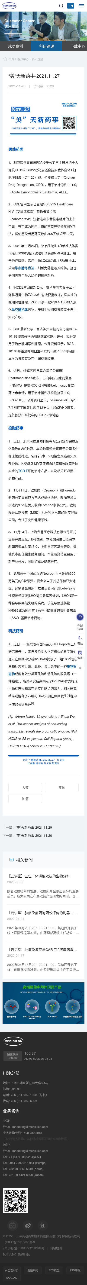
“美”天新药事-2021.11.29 (34, 827)
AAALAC (11, 1277)
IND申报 (75, 1270)
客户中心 (23, 59)
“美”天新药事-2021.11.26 (34, 835)
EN (70, 5)
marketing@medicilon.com (30, 1126)
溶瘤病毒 (33, 1270)
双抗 (61, 787)
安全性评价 (12, 1270)
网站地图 (56, 1248)
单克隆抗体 (20, 309)
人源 (25, 787)
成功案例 (15, 46)
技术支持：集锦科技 (16, 1254)
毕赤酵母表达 (24, 268)
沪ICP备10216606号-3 (20, 1242)
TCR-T (23, 470)
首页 (11, 59)
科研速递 (46, 46)
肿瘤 (25, 798)
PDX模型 (54, 1270)
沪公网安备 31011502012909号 (24, 1248)
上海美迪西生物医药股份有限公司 (38, 1236)
